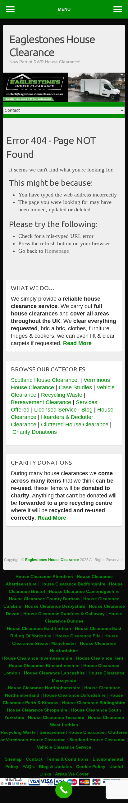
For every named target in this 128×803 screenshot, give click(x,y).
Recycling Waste (62, 395)
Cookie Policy (90, 766)
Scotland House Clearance (45, 380)
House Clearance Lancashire (54, 672)
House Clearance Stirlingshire (93, 702)
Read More (77, 343)
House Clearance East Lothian (39, 628)
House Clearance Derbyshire (55, 606)
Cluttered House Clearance (74, 424)
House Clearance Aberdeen (44, 576)
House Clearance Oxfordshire (74, 695)
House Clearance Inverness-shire (38, 658)
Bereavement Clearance (41, 402)
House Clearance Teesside (56, 717)
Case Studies (75, 387)
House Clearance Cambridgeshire (84, 591)
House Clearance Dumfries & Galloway (64, 613)
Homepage (57, 251)
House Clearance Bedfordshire (72, 583)
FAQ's (28, 766)
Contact (34, 759)
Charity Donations (34, 432)
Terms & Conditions (68, 759)
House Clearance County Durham (44, 598)
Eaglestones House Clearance (52, 45)
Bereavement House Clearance (71, 732)
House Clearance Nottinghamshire (44, 687)
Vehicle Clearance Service (64, 747)
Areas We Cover (72, 773)
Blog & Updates (55, 766)
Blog (87, 410)
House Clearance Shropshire (37, 710)
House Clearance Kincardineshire (44, 665)
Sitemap (13, 759)
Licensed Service (55, 410)
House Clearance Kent (100, 658)
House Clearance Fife (78, 635)
